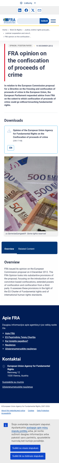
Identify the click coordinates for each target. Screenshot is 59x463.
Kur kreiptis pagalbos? (16, 341)
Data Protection (43, 411)
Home (4, 30)
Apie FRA (10, 333)
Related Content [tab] (26, 249)
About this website (8, 411)
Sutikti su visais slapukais (25, 448)
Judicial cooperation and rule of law (19, 33)
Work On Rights (16, 30)
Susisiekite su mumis (13, 382)
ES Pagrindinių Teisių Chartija (20, 337)
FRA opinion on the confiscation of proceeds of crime (25, 37)
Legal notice (20, 411)
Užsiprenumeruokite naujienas (21, 348)
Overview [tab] (9, 249)
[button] (19, 10)
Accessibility (6, 413)
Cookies (31, 411)
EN (10, 147)
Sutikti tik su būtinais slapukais (27, 456)
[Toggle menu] (53, 21)
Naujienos (10, 345)
